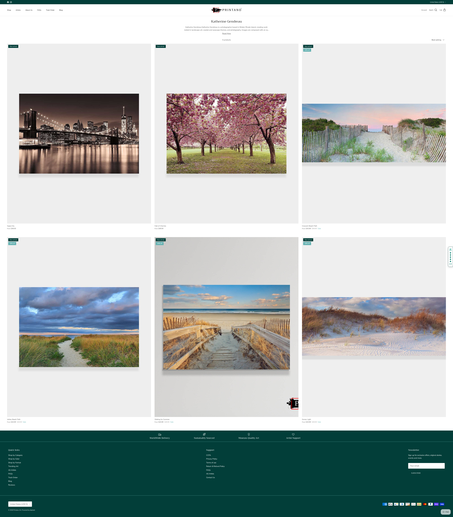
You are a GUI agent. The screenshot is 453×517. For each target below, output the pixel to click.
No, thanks (226, 283)
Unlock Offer (226, 268)
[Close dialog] (250, 232)
